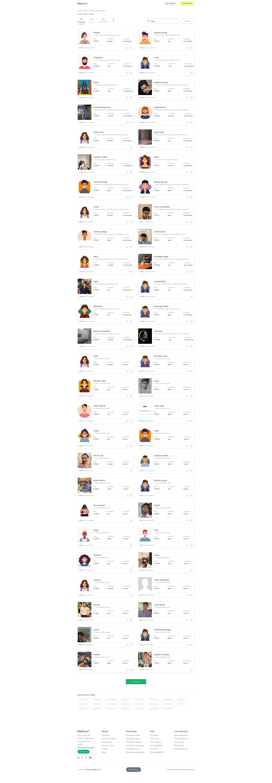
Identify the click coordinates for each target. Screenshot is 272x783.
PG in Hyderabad (156, 752)
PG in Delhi (154, 735)
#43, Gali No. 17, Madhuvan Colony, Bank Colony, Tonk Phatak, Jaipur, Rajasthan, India (126, 699)
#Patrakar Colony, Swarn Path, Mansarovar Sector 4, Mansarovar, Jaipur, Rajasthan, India (140, 704)
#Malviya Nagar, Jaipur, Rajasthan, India (140, 708)
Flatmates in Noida (133, 739)
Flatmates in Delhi (132, 735)
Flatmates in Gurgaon (134, 742)
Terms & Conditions (109, 739)
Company (106, 735)
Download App (187, 3)
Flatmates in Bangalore (135, 745)
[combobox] (163, 21)
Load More (136, 681)
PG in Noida (154, 739)
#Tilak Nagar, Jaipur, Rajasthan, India (112, 699)
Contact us (83, 752)
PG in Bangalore (156, 745)
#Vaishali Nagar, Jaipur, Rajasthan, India (98, 699)
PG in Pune (154, 749)
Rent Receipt (179, 745)
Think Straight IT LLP (93, 770)
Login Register (170, 3)
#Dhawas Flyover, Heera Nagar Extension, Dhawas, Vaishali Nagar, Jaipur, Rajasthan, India (112, 704)
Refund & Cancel (108, 745)
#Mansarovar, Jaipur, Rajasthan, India (112, 708)
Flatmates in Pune (133, 749)
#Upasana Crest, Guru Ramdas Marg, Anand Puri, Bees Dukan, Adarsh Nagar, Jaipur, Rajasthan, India (140, 699)
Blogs (104, 752)
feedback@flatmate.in (86, 747)
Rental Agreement (181, 735)
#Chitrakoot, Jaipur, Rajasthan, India (98, 704)
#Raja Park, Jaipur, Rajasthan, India (84, 704)
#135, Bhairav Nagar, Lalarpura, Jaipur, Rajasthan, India (169, 704)
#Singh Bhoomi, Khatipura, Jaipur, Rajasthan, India (183, 699)
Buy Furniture (179, 742)
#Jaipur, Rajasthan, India (169, 708)
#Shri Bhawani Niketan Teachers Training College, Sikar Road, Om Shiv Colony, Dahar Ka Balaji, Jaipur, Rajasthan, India (154, 699)
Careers (105, 749)
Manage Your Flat (181, 749)
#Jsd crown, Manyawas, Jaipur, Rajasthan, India (183, 704)
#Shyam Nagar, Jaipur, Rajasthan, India (84, 699)
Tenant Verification (181, 739)
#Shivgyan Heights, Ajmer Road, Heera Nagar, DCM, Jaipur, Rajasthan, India (169, 699)
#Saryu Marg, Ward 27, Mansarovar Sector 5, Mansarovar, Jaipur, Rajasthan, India (126, 704)
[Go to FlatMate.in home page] (83, 3)
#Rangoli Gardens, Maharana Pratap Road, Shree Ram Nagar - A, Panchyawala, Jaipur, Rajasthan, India (126, 708)
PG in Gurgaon (155, 742)
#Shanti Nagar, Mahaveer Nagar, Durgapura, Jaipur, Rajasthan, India (154, 704)
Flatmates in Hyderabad (135, 752)
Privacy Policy (107, 742)
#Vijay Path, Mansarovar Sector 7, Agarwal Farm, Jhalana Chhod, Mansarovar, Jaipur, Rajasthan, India (98, 708)
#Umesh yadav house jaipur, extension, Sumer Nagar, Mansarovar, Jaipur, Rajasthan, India (154, 708)
